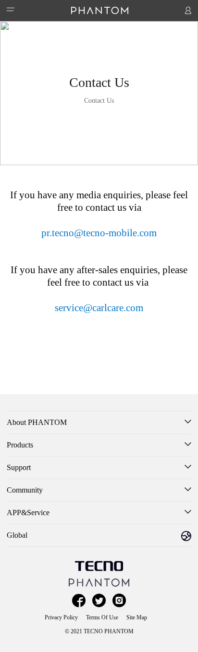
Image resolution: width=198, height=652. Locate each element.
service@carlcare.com (99, 308)
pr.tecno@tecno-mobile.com (99, 233)
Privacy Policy (61, 617)
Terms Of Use (102, 617)
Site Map (136, 617)
